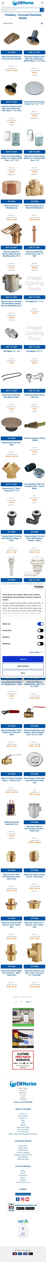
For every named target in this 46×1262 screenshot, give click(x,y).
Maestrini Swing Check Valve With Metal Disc (34, 207)
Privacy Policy (23, 1148)
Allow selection (23, 666)
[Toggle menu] (3, 3)
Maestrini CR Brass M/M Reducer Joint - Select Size (11, 925)
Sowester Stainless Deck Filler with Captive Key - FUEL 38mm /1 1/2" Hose (11, 108)
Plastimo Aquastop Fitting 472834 (34, 439)
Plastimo (23, 1180)
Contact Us (23, 1118)
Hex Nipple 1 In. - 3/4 (11, 351)
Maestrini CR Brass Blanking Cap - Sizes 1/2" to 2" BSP (34, 684)
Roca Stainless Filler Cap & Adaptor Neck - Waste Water (34, 486)
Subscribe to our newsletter (23, 1194)
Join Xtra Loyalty (23, 1129)
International (23, 1175)
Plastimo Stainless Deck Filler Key (34, 396)
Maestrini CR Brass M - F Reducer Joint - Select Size (35, 925)
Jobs (23, 1123)
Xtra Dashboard (23, 1132)
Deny (23, 673)
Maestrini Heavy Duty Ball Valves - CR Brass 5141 (11, 779)
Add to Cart (34, 52)
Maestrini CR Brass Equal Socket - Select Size (34, 876)
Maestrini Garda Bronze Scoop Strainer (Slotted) (11, 58)
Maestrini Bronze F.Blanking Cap (11, 207)
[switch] (40, 630)
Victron (23, 1173)
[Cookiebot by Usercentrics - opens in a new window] (34, 587)
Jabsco (23, 1171)
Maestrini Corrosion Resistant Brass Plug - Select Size (12, 877)
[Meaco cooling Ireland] (23, 1017)
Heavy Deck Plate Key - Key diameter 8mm (11, 396)
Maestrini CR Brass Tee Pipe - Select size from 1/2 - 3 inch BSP (34, 973)
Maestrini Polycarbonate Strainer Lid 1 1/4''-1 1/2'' (34, 103)
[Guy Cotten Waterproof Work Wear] (23, 1039)
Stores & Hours (23, 1116)
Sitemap (23, 1125)
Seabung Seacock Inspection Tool (11, 823)
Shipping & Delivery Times (23, 1155)
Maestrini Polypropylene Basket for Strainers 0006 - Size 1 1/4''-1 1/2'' (11, 158)
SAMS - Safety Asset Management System (23, 1134)
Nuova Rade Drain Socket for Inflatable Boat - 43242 (11, 683)
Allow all (23, 659)
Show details (34, 652)
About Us (23, 1114)
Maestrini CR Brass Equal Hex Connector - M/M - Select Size (11, 973)
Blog (23, 1120)
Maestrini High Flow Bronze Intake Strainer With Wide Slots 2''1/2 (11, 254)
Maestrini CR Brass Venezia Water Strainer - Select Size (34, 828)
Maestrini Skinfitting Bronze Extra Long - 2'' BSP (34, 254)
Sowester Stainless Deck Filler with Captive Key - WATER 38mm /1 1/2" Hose (34, 59)
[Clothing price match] (23, 1060)
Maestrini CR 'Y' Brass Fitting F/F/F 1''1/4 (11, 490)
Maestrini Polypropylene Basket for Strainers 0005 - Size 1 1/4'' (34, 158)
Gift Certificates (23, 1157)
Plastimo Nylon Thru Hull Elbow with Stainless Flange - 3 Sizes (34, 538)
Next (28, 1002)
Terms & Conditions (23, 1152)
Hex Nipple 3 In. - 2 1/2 (34, 301)
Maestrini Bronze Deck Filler (11, 444)
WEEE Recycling (23, 1159)
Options (11, 52)
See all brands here (23, 1182)
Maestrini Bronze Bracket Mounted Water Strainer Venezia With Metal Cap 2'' (11, 303)
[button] (42, 23)
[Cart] (42, 2)
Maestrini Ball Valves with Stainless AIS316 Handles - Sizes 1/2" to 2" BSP (34, 732)
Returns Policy (23, 1150)
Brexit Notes (23, 1146)
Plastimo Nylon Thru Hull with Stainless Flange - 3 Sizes (11, 538)
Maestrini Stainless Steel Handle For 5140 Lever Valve (11, 732)
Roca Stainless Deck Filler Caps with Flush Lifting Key (34, 780)
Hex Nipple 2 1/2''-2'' (34, 351)
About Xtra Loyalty (23, 1127)
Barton (23, 1178)
